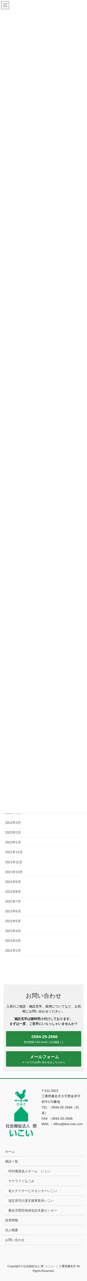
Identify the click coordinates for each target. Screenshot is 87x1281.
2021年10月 (14, 872)
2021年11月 (13, 862)
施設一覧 (11, 1161)
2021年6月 (13, 911)
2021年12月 (14, 852)
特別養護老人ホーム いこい (29, 1171)
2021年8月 (13, 891)
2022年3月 (13, 822)
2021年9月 (13, 882)
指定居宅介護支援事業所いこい (31, 1200)
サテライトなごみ (21, 1181)
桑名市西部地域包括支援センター (32, 1210)
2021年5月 (13, 921)
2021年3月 (13, 941)
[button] (43, 1039)
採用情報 (11, 1220)
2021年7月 (13, 901)
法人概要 (11, 1230)
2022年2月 (13, 832)
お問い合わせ (15, 1240)
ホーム (10, 1151)
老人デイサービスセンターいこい (32, 1191)
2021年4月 (13, 931)
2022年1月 (13, 842)
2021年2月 (13, 950)
